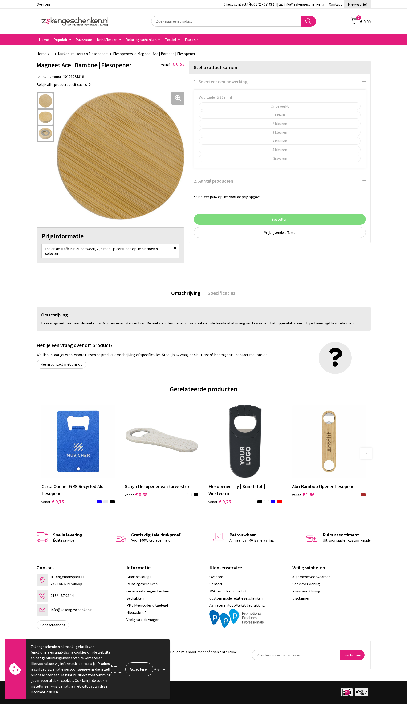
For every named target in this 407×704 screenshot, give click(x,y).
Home (44, 39)
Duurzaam (84, 39)
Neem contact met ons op (61, 364)
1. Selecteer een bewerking (221, 81)
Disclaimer (300, 598)
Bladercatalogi (138, 576)
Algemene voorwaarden (311, 576)
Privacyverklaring (306, 591)
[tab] (185, 293)
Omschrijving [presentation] (185, 293)
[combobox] (226, 21)
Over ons (44, 4)
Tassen (190, 39)
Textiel (170, 39)
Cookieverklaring (306, 583)
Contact (335, 4)
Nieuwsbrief (357, 4)
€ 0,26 (219, 501)
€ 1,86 (303, 494)
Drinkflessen (107, 39)
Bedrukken (135, 598)
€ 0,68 (136, 494)
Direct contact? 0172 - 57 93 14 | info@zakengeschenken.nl (274, 4)
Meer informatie (117, 669)
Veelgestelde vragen (142, 619)
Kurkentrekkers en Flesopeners (83, 53)
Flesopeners (123, 53)
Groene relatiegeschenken (147, 591)
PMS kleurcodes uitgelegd (147, 605)
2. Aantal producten (213, 181)
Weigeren (159, 669)
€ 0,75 (52, 501)
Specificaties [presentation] (221, 293)
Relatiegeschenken (141, 39)
